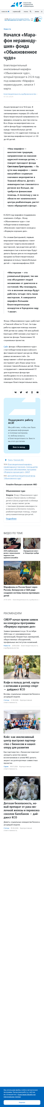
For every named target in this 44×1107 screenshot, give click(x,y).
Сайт (6, 346)
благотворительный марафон (20, 464)
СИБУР (27, 472)
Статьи (6, 700)
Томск (10, 460)
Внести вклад (19, 447)
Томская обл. (18, 460)
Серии (6, 766)
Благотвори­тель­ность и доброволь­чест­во (20, 94)
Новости (7, 29)
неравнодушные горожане (14, 467)
